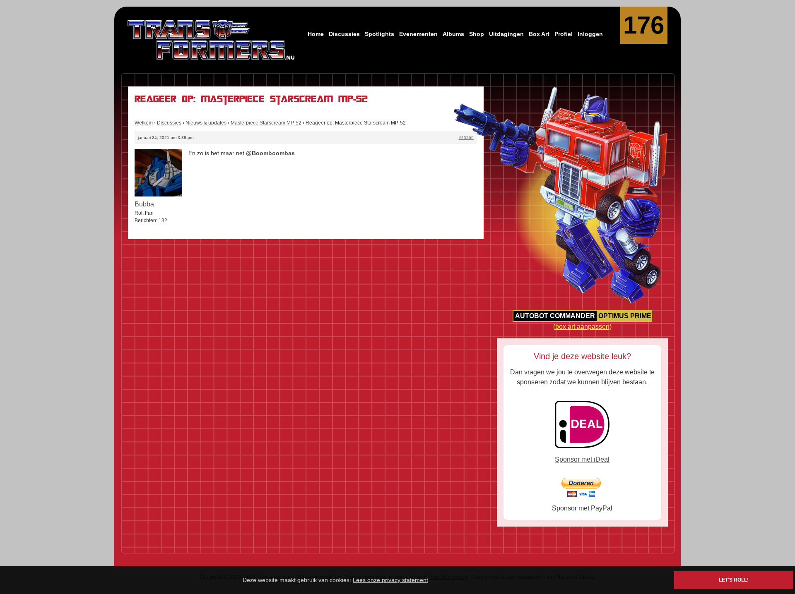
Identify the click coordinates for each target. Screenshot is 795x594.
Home (316, 34)
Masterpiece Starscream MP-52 (266, 123)
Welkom (144, 123)
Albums (453, 34)
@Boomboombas (270, 153)
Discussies (344, 34)
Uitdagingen (506, 34)
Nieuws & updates (206, 123)
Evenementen (418, 34)
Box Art (539, 34)
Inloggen (590, 34)
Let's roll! (734, 580)
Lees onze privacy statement (390, 580)
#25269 (466, 137)
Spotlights (379, 34)
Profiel (563, 34)
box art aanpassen (582, 327)
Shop (476, 34)
